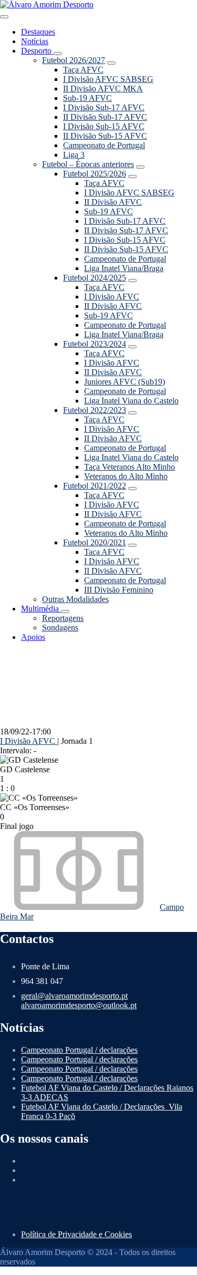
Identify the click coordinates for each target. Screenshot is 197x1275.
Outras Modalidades (75, 599)
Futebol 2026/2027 (73, 60)
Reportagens (63, 618)
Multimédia (41, 608)
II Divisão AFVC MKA (103, 88)
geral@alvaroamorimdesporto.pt (74, 995)
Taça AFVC (83, 69)
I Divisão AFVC (111, 296)
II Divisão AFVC (113, 202)
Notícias (34, 41)
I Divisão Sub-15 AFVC (103, 126)
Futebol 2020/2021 (94, 542)
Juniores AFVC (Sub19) (124, 381)
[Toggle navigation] (4, 16)
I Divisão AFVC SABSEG (108, 79)
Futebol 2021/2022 (94, 485)
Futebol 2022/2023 (94, 410)
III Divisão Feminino (118, 589)
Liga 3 (74, 154)
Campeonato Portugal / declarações (79, 1049)
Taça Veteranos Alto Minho (129, 466)
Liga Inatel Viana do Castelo (131, 400)
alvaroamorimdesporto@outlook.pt (79, 1005)
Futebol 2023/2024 (94, 343)
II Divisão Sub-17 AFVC (105, 116)
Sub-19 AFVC (87, 98)
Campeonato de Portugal (104, 145)
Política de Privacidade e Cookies (76, 1234)
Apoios (33, 637)
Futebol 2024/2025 (94, 277)
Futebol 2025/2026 (94, 173)
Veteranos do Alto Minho (126, 476)
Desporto (37, 50)
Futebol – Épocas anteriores (88, 164)
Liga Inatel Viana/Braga (123, 268)
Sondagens (60, 627)
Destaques (38, 31)
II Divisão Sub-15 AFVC (105, 135)
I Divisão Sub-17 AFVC (103, 107)
